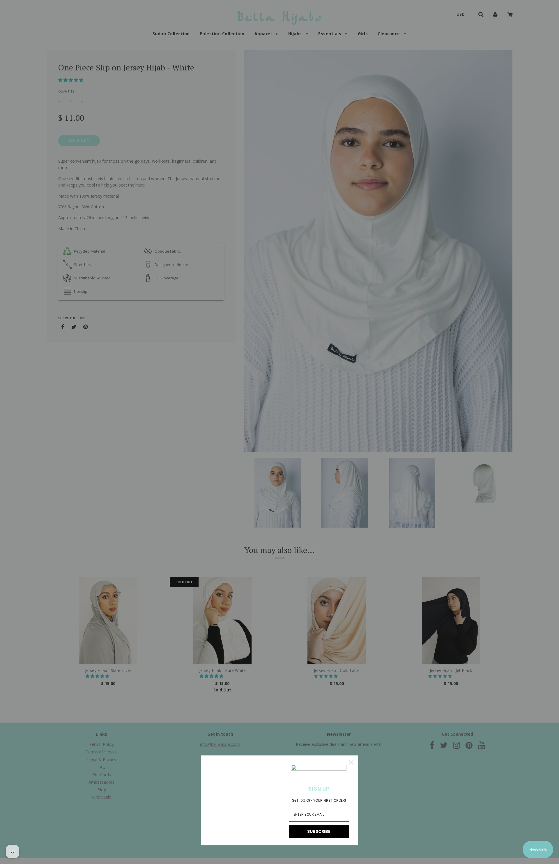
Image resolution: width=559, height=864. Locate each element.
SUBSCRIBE (318, 831)
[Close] (351, 762)
